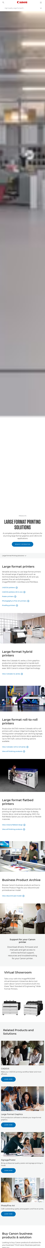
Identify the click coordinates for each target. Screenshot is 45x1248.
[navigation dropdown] (40, 2)
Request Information (22, 544)
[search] (3, 2)
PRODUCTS (22, 516)
